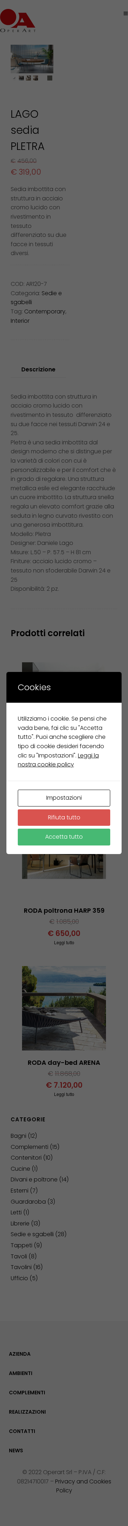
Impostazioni (64, 798)
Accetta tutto (64, 837)
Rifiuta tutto (64, 817)
